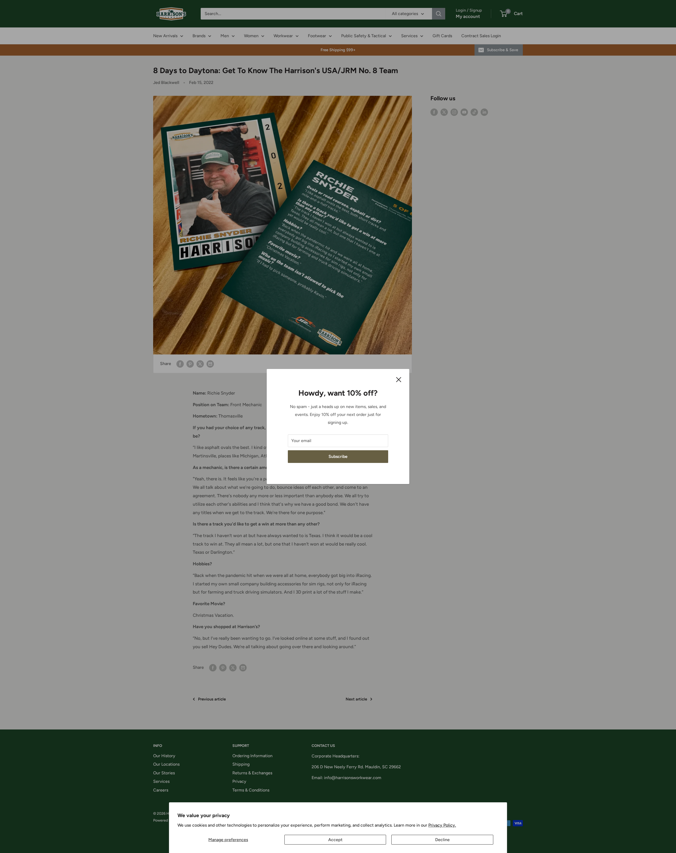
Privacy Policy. (442, 825)
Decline (442, 839)
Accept (335, 839)
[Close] (398, 379)
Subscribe (338, 456)
